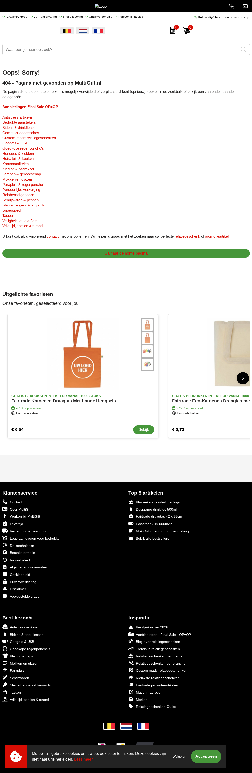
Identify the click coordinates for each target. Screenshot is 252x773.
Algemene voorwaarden (28, 567)
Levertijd (16, 524)
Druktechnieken (22, 546)
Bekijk (143, 430)
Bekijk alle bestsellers (152, 538)
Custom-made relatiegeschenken (29, 138)
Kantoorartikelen (15, 164)
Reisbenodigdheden (18, 195)
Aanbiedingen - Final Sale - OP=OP (163, 634)
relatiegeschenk (187, 236)
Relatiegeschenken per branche (161, 663)
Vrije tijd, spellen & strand (22, 226)
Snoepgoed (11, 210)
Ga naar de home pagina (126, 253)
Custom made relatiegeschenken (161, 670)
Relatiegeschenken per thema (159, 656)
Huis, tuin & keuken (18, 158)
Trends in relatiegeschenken (158, 649)
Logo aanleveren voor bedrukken (36, 538)
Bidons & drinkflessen (19, 127)
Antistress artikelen (17, 117)
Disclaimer (18, 589)
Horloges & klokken (18, 153)
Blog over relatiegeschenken (158, 642)
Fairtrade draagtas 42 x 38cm (159, 516)
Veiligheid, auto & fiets (19, 221)
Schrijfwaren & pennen (20, 200)
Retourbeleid (20, 560)
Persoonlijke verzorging (21, 190)
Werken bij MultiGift (25, 516)
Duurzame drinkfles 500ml (156, 509)
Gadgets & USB (15, 143)
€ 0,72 (178, 429)
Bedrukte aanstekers (19, 122)
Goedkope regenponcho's (23, 148)
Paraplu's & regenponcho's (24, 184)
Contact (16, 502)
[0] (171, 30)
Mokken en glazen (17, 179)
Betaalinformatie (22, 553)
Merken (142, 700)
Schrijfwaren (19, 678)
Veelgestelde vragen (26, 596)
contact (53, 236)
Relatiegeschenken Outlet (156, 707)
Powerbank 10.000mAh (154, 524)
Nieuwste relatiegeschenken (158, 678)
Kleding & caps (21, 656)
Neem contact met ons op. (224, 17)
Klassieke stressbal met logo (158, 502)
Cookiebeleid (20, 575)
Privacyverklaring (23, 582)
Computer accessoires (20, 133)
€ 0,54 (17, 429)
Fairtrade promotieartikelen (157, 685)
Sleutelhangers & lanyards (23, 205)
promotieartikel (217, 236)
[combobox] (120, 49)
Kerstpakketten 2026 (152, 627)
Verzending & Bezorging (28, 531)
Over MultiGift (20, 509)
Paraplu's (17, 670)
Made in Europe (148, 692)
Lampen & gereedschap (21, 174)
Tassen (8, 215)
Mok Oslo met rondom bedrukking (162, 531)
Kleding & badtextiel (18, 169)
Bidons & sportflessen (27, 634)
